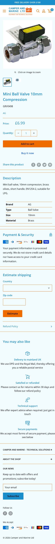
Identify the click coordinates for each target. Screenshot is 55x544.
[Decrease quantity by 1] (18, 133)
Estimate (12, 313)
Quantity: (8, 133)
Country (7, 281)
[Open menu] (4, 11)
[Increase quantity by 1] (34, 133)
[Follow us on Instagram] (11, 513)
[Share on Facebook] (33, 164)
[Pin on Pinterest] (39, 164)
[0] (49, 11)
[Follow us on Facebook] (5, 513)
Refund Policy (10, 326)
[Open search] (38, 11)
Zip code (7, 295)
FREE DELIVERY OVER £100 (27, 2)
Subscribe (13, 496)
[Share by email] (50, 164)
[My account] (43, 11)
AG (4, 113)
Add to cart (27, 143)
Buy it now (27, 153)
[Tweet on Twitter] (44, 164)
